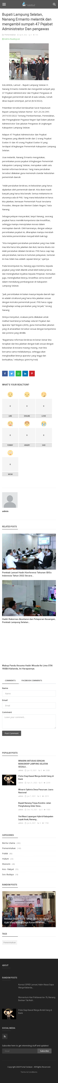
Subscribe (44, 1051)
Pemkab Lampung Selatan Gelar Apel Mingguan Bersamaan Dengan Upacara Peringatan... (25, 919)
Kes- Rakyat (8, 869)
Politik (5, 853)
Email (5, 700)
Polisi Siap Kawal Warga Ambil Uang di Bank (36, 777)
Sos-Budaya (8, 874)
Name (5, 688)
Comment (7, 712)
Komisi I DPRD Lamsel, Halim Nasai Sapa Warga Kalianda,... (36, 986)
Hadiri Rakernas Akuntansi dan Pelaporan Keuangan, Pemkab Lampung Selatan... (28, 621)
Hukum (5, 858)
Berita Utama (8, 843)
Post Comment (12, 733)
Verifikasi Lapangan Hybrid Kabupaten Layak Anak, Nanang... (35, 818)
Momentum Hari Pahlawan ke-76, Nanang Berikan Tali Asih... (36, 998)
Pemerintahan (10, 35)
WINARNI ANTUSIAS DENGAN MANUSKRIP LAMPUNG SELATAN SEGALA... (33, 764)
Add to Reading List (12, 39)
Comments (10, 680)
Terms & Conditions (29, 1072)
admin (5, 511)
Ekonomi (6, 863)
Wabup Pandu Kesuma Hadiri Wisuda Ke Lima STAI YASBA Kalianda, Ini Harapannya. (27, 667)
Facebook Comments (32, 680)
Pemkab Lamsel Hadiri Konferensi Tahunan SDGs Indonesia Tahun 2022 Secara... (27, 574)
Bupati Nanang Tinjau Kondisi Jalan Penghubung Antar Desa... (34, 804)
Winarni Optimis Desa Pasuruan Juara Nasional (35, 791)
